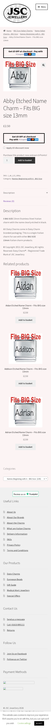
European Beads (15, 579)
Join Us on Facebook (17, 653)
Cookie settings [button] (24, 723)
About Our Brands (15, 517)
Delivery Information (17, 533)
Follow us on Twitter (17, 659)
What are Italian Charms (19, 528)
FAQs (9, 539)
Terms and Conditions (17, 550)
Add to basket (25, 160)
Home (9, 30)
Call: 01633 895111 (16, 624)
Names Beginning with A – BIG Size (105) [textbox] (25, 479)
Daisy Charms (13, 573)
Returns (11, 630)
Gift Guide (11, 584)
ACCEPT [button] (39, 723)
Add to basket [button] (25, 320)
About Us (11, 512)
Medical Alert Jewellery (18, 590)
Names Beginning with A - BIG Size (27, 178)
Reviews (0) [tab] (8, 201)
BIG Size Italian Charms (23, 30)
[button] (43, 65)
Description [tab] (9, 192)
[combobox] (25, 479)
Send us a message (16, 619)
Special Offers (13, 595)
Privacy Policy (13, 545)
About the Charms (16, 522)
